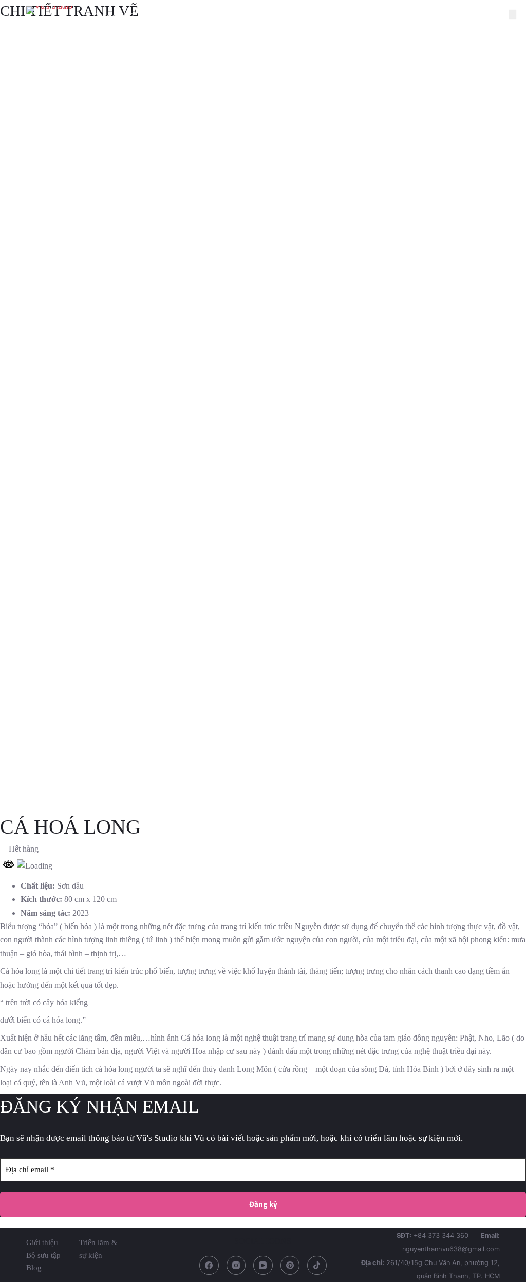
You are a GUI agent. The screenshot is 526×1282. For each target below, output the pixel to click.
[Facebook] (209, 1265)
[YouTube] (263, 1265)
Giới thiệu (176, 16)
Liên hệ (403, 16)
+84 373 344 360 (441, 1235)
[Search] (496, 17)
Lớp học (350, 16)
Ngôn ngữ (459, 16)
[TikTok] (317, 1265)
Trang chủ (114, 16)
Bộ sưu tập (239, 16)
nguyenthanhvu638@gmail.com (451, 1249)
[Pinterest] (290, 1265)
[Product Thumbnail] (513, 14)
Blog (302, 16)
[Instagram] (236, 1265)
